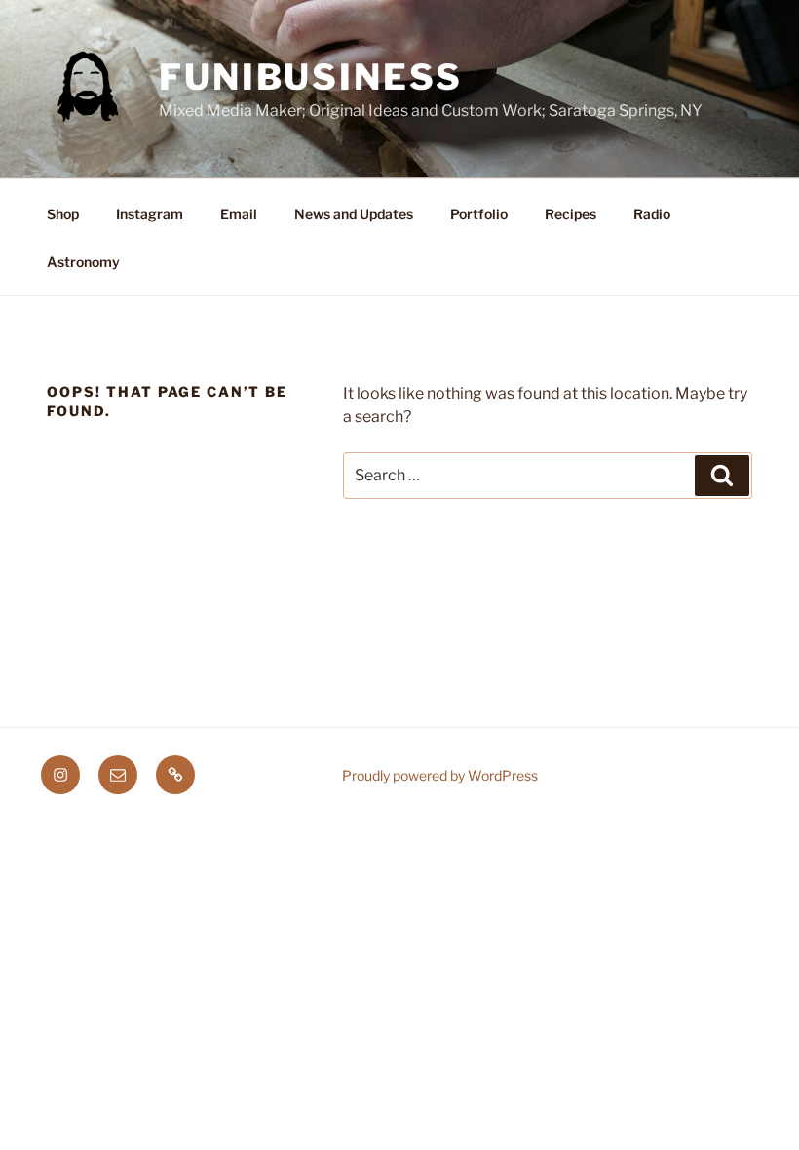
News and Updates (353, 214)
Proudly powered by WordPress (440, 775)
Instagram (149, 214)
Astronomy (83, 261)
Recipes (570, 214)
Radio (651, 214)
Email (238, 214)
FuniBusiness (311, 77)
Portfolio (479, 214)
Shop (63, 214)
